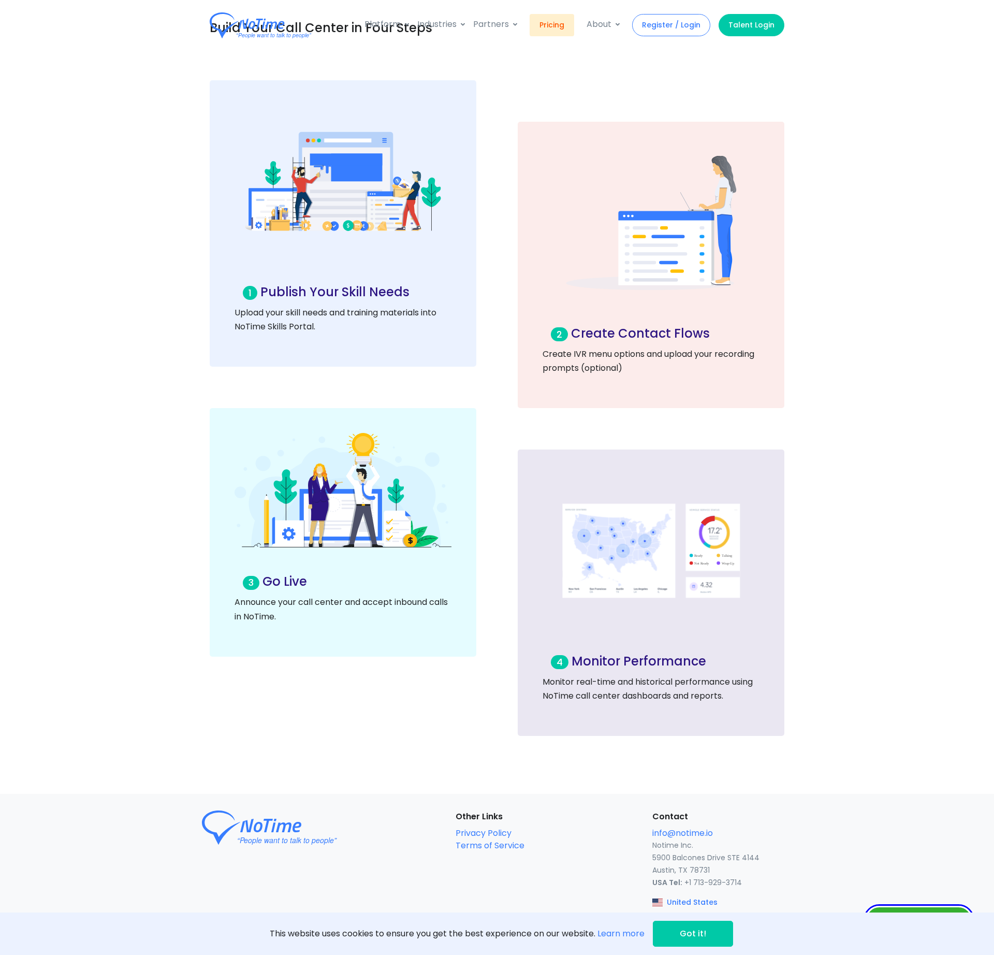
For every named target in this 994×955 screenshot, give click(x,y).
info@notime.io (682, 833)
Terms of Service (490, 845)
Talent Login (751, 25)
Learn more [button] (621, 933)
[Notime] (279, 25)
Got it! (693, 933)
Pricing (551, 25)
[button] (386, 24)
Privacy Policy (483, 833)
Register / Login (671, 25)
